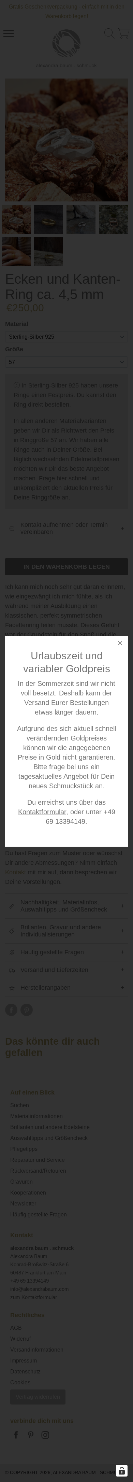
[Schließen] (120, 644)
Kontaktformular (42, 812)
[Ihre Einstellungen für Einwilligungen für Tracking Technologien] (122, 1471)
